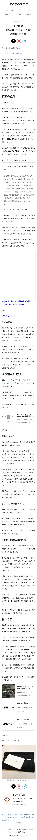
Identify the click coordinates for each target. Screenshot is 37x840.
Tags (18, 10)
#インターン (6, 48)
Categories (9, 10)
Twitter (28, 14)
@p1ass (19, 54)
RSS (28, 10)
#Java (18, 48)
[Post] (13, 41)
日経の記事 (17, 576)
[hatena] (24, 41)
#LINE (13, 48)
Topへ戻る (18, 822)
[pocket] (19, 41)
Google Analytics (13, 832)
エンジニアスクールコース (11, 209)
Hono (26, 836)
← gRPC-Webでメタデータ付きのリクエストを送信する (10, 817)
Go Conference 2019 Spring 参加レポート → (27, 815)
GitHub (18, 14)
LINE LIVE (5, 383)
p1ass (16, 804)
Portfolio (8, 14)
